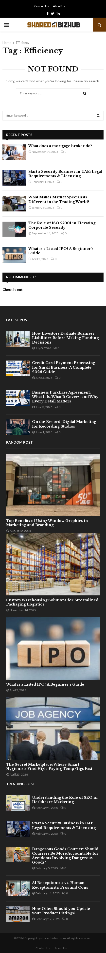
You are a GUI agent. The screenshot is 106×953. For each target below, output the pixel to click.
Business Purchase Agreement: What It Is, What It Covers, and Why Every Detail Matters (65, 396)
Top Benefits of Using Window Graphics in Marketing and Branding (47, 523)
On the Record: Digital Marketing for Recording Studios (64, 423)
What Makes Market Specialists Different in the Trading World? (58, 199)
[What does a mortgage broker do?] (14, 152)
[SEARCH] (98, 116)
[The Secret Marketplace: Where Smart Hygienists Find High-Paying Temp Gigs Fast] (53, 728)
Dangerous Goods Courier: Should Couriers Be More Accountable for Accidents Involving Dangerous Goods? (65, 856)
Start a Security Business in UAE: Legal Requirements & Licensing (65, 173)
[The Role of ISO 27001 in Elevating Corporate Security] (14, 229)
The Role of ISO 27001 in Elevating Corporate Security (61, 225)
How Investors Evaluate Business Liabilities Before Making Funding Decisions (65, 338)
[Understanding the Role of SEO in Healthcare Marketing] (18, 803)
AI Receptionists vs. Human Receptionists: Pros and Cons (60, 885)
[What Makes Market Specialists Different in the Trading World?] (14, 203)
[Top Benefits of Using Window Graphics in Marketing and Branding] (53, 485)
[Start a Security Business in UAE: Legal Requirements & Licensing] (14, 178)
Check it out (12, 289)
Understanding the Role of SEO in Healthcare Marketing (65, 799)
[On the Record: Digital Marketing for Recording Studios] (18, 427)
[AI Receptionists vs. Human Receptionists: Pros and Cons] (18, 888)
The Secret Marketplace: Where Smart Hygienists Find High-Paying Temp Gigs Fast (49, 766)
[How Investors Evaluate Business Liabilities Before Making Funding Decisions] (18, 339)
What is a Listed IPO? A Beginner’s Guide (45, 684)
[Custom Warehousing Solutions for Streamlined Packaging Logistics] (53, 564)
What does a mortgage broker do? (60, 146)
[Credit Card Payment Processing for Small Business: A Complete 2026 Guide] (18, 368)
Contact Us (41, 6)
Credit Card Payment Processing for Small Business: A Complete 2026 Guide (63, 367)
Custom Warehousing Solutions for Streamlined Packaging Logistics (52, 602)
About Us (59, 6)
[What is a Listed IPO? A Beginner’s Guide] (14, 255)
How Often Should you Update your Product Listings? (61, 910)
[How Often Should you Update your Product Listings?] (18, 914)
